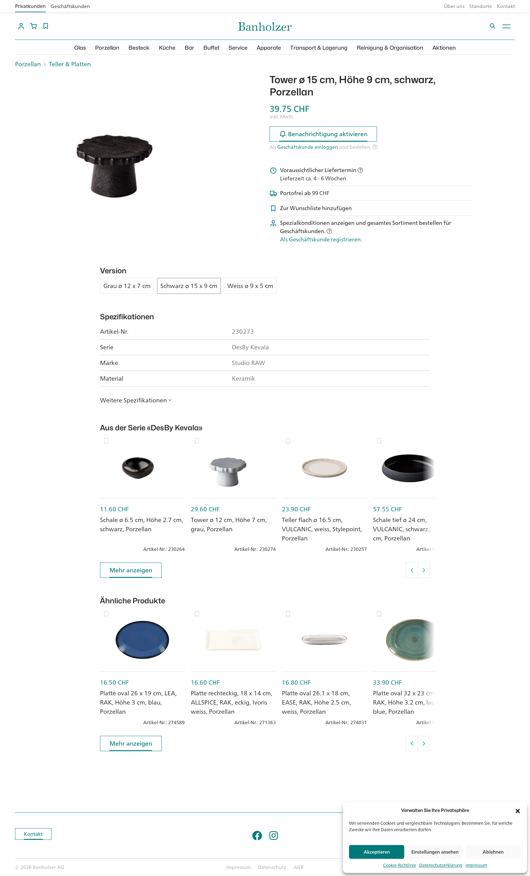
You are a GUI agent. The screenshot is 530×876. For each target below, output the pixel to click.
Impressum (476, 865)
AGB (299, 867)
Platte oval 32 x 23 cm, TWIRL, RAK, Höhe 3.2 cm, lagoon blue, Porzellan (415, 702)
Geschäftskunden (70, 6)
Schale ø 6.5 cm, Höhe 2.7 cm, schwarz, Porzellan (141, 524)
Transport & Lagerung (319, 47)
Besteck (139, 47)
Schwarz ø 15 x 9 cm (188, 285)
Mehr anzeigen (130, 570)
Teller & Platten (70, 64)
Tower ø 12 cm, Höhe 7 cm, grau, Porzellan (229, 524)
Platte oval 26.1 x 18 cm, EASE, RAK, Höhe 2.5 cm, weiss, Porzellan (316, 702)
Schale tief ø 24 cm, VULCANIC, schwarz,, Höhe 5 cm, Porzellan (413, 529)
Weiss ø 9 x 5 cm (250, 285)
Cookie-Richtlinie (399, 865)
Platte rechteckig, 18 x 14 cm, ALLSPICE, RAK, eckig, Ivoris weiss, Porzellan (231, 702)
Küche (167, 47)
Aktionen (444, 47)
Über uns (454, 6)
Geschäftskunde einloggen (307, 147)
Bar (189, 47)
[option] (116, 150)
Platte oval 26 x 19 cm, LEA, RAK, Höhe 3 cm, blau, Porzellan (138, 702)
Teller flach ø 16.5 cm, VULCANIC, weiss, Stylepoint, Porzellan (322, 529)
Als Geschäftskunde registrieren (320, 239)
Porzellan (107, 47)
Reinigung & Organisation (390, 47)
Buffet (211, 47)
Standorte (480, 6)
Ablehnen (493, 852)
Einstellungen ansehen (435, 852)
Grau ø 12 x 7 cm (127, 285)
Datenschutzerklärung (441, 865)
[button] (518, 810)
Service (238, 47)
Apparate (269, 47)
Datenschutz (272, 867)
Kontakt (506, 6)
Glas (80, 47)
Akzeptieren (377, 852)
